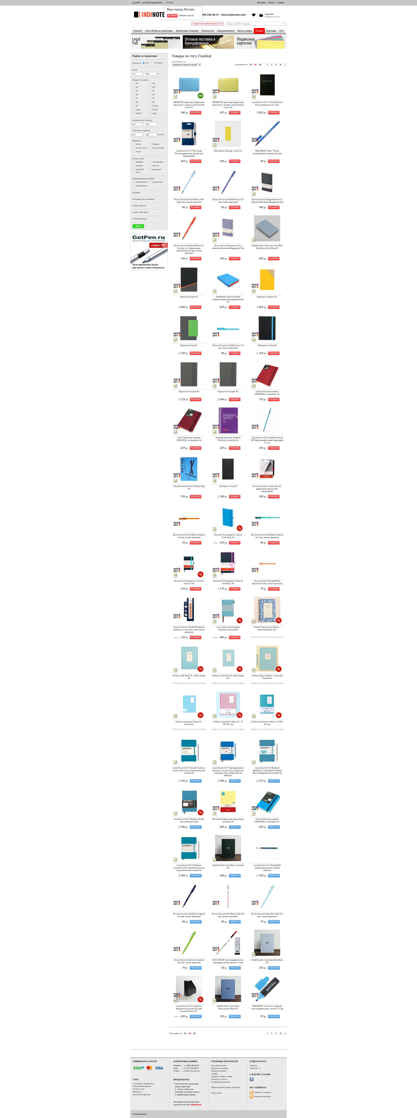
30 (251, 65)
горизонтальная (158, 182)
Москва (169, 2)
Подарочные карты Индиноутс (206, 24)
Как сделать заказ (218, 1066)
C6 (137, 106)
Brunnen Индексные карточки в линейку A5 (228, 820)
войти (137, 2)
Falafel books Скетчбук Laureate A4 (228, 866)
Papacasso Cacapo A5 (228, 391)
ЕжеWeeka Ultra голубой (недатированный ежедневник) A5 (228, 299)
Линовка (136, 141)
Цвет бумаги (140, 206)
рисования (156, 169)
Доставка (261, 2)
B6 (153, 102)
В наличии (158, 63)
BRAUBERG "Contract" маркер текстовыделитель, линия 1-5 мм (267, 1007)
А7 (137, 98)
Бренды (271, 30)
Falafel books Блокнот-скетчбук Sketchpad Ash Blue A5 (267, 246)
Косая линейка (158, 148)
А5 (153, 91)
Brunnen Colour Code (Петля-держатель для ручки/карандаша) (267, 489)
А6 (153, 95)
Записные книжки (187, 30)
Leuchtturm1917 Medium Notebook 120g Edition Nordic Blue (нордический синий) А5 (267, 770)
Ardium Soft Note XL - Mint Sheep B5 (189, 676)
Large (138, 110)
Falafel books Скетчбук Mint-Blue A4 (267, 961)
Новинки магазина (262, 1097)
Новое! (137, 30)
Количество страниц (142, 120)
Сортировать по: (179, 62)
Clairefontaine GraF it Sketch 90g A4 (189, 487)
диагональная (141, 186)
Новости (253, 1066)
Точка (138, 152)
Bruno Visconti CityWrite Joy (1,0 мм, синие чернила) (228, 346)
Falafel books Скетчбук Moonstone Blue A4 (228, 1007)
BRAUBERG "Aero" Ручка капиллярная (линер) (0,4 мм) (267, 152)
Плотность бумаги (141, 130)
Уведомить (195, 781)
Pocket (155, 110)
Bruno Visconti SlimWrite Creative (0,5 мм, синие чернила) (267, 536)
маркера (139, 166)
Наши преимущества (142, 1086)
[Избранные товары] (254, 15)
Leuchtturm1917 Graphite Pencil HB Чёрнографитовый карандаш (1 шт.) (267, 440)
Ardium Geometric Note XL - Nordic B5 (189, 723)
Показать (136, 63)
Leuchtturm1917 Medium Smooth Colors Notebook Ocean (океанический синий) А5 (189, 868)
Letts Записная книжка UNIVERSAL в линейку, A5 (267, 392)
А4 (137, 87)
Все (147, 63)
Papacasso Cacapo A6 (189, 391)
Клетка (138, 144)
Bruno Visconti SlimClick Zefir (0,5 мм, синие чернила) (267, 915)
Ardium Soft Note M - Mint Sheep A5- (228, 676)
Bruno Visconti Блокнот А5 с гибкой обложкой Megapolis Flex (228, 246)
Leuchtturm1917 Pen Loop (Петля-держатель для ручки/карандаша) (188, 153)
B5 (137, 102)
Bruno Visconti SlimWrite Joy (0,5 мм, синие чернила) (228, 200)
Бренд (137, 193)
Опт (281, 30)
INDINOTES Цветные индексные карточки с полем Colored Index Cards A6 (228, 105)
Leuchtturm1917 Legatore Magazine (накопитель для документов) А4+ (189, 1009)
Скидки (281, 2)
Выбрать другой (186, 15)
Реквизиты (137, 1092)
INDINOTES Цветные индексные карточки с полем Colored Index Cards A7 (189, 105)
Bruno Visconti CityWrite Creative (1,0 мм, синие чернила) (189, 536)
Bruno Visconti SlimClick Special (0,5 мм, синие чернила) (189, 961)
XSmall (138, 113)
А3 (137, 83)
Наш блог (254, 1068)
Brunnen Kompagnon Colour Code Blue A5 (228, 536)
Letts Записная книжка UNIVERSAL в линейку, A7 (267, 820)
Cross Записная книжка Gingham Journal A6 (228, 628)
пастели (155, 166)
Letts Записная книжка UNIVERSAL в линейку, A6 (189, 438)
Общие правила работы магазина (225, 1087)
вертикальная (141, 182)
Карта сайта (216, 1093)
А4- (153, 83)
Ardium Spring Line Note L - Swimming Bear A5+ (267, 628)
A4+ (153, 87)
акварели (139, 162)
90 (260, 65)
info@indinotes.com (233, 14)
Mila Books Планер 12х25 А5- (228, 151)
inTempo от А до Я (228, 486)
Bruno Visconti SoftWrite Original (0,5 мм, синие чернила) (189, 915)
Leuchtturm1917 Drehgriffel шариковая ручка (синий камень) (267, 868)
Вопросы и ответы (219, 1079)
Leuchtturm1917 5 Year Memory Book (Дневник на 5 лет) (267, 103)
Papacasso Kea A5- (189, 345)
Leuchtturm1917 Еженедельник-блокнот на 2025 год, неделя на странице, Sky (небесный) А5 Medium (228, 772)
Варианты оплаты (219, 1071)
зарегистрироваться (153, 2)
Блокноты (207, 30)
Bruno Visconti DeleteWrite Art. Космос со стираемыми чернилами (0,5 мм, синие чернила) (189, 249)
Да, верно (172, 15)
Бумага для (138, 158)
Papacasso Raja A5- (189, 297)
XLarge (155, 106)
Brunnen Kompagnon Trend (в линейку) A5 (228, 582)
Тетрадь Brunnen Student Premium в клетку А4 (228, 438)
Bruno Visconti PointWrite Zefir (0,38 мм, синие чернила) (189, 200)
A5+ (137, 95)
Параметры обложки (144, 199)
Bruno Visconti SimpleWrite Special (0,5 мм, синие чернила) (267, 582)
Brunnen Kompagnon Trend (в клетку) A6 (189, 582)
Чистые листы (141, 148)
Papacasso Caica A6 (267, 345)
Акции (259, 30)
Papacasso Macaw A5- (267, 297)
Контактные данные (141, 1095)
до (147, 74)
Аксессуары (244, 30)
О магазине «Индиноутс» (143, 1084)
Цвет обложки (141, 212)
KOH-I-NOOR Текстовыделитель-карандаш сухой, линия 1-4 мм (228, 961)
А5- (137, 91)
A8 (153, 98)
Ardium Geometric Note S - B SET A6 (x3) (267, 723)
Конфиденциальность (220, 1082)
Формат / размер (140, 80)
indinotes (156, 14)
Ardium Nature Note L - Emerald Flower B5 (267, 676)
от (133, 74)
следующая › (285, 65)
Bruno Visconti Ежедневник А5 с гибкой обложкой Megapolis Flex (267, 200)
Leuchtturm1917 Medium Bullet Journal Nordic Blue (189, 820)
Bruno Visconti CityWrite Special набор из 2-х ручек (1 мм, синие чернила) (189, 630)
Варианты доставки (219, 1068)
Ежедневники (225, 30)
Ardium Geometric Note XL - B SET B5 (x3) (228, 723)
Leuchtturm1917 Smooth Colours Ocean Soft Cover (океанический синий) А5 (189, 770)
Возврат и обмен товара (221, 1076)
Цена (134, 70)
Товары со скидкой (262, 1092)
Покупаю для (140, 219)
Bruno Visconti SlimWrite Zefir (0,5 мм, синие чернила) (228, 915)
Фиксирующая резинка (143, 179)
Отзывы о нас (138, 1089)
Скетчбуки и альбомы (159, 30)
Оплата (271, 2)
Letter (154, 113)
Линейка (155, 144)
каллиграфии (157, 162)
